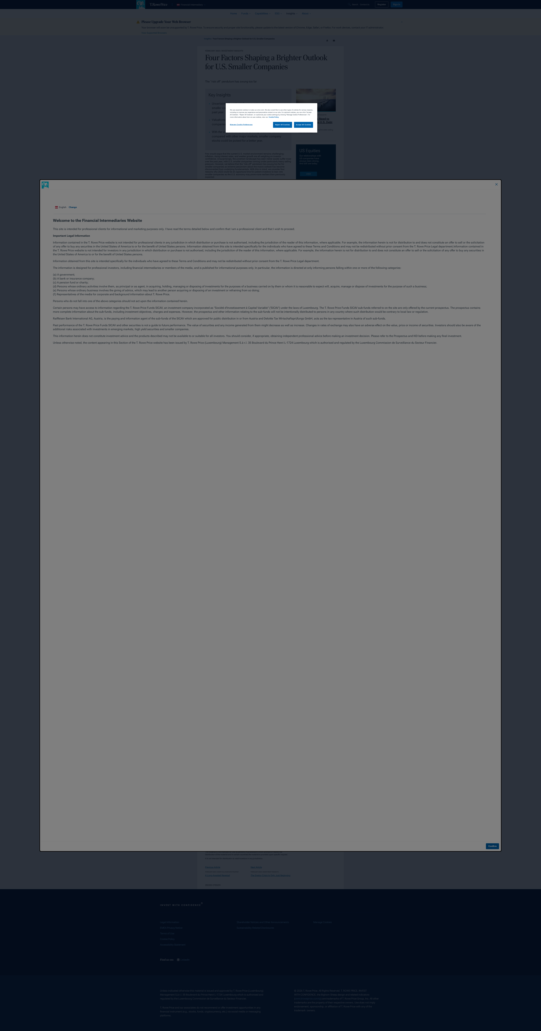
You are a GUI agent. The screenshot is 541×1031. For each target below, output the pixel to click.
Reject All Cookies (282, 125)
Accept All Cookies (303, 125)
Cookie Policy (274, 117)
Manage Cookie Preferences (241, 125)
